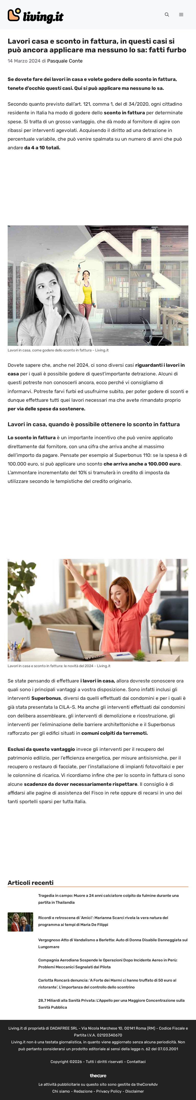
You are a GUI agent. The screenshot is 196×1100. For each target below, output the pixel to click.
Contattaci (136, 1061)
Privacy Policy (108, 1091)
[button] (167, 14)
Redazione (83, 1091)
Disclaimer (134, 1091)
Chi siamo (61, 1091)
